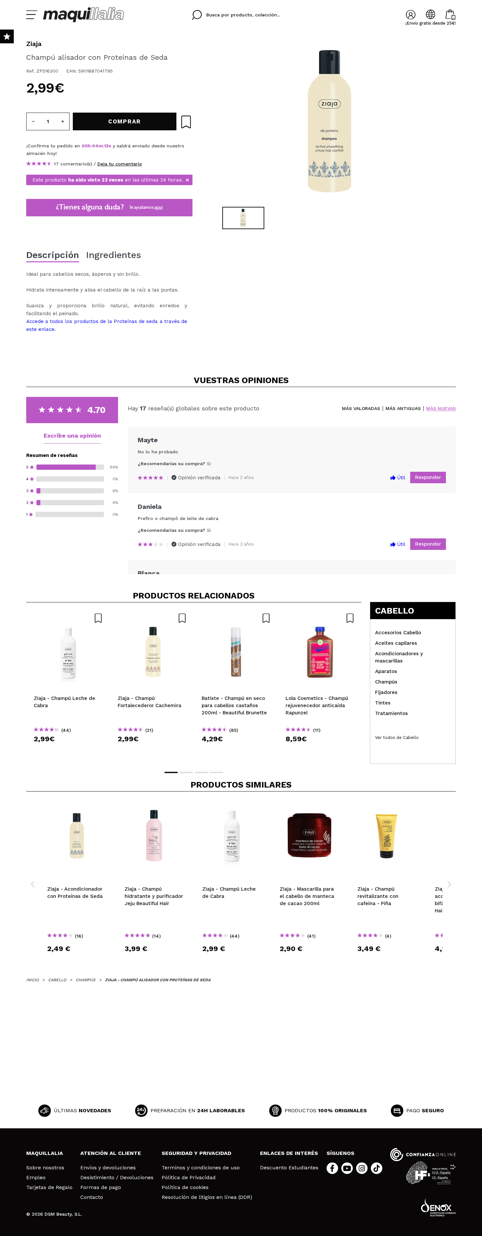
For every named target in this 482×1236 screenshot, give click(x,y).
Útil (400, 478)
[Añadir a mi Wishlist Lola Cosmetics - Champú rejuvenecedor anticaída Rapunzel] (320, 618)
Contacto (91, 1197)
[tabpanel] (329, 121)
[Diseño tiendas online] (438, 1207)
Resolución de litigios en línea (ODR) (207, 1197)
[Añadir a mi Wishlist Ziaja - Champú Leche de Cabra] (68, 618)
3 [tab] (201, 772)
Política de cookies (185, 1187)
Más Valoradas (361, 408)
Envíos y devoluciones (108, 1167)
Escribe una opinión (72, 435)
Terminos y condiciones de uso (201, 1167)
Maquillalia (44, 1153)
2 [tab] (186, 772)
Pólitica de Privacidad (189, 1177)
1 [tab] (171, 772)
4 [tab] (216, 772)
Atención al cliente (110, 1153)
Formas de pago (100, 1187)
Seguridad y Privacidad (196, 1153)
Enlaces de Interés (289, 1153)
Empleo (36, 1177)
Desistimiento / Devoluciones (116, 1177)
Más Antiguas (403, 408)
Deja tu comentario (119, 163)
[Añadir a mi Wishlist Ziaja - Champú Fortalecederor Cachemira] (152, 618)
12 (106, 145)
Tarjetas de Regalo (49, 1187)
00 (85, 145)
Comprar (68, 750)
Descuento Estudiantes (289, 1167)
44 (95, 145)
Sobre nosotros (45, 1167)
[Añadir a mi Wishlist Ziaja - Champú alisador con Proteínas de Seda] (186, 122)
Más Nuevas (441, 408)
